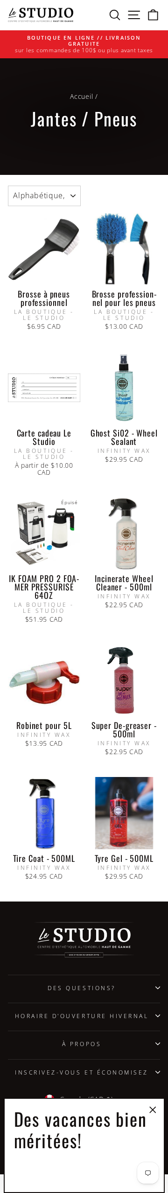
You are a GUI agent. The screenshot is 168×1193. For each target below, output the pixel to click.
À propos (81, 1043)
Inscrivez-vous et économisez (81, 1072)
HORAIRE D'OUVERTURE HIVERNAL (82, 1016)
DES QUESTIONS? (81, 988)
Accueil (81, 96)
